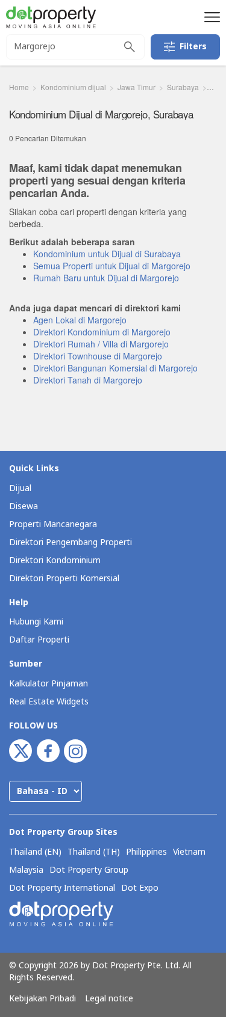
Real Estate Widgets (49, 701)
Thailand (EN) (35, 852)
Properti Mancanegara (53, 524)
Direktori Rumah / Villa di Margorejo (101, 344)
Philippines (146, 852)
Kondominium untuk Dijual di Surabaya (107, 254)
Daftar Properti (39, 640)
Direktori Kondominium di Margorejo (102, 332)
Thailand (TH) (93, 852)
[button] (210, 17)
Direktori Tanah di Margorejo (87, 380)
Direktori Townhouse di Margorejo (97, 356)
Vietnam (189, 852)
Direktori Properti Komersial (64, 578)
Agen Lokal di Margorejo (80, 320)
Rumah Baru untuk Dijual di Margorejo (106, 278)
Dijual (20, 488)
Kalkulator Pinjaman (48, 683)
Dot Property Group (88, 870)
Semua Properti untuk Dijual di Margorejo (111, 266)
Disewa (23, 506)
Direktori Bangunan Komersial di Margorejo (115, 368)
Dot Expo (140, 888)
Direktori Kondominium (55, 560)
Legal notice (109, 999)
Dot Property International (62, 888)
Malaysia (26, 870)
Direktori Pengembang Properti (70, 542)
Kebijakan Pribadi (42, 999)
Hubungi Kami (36, 621)
